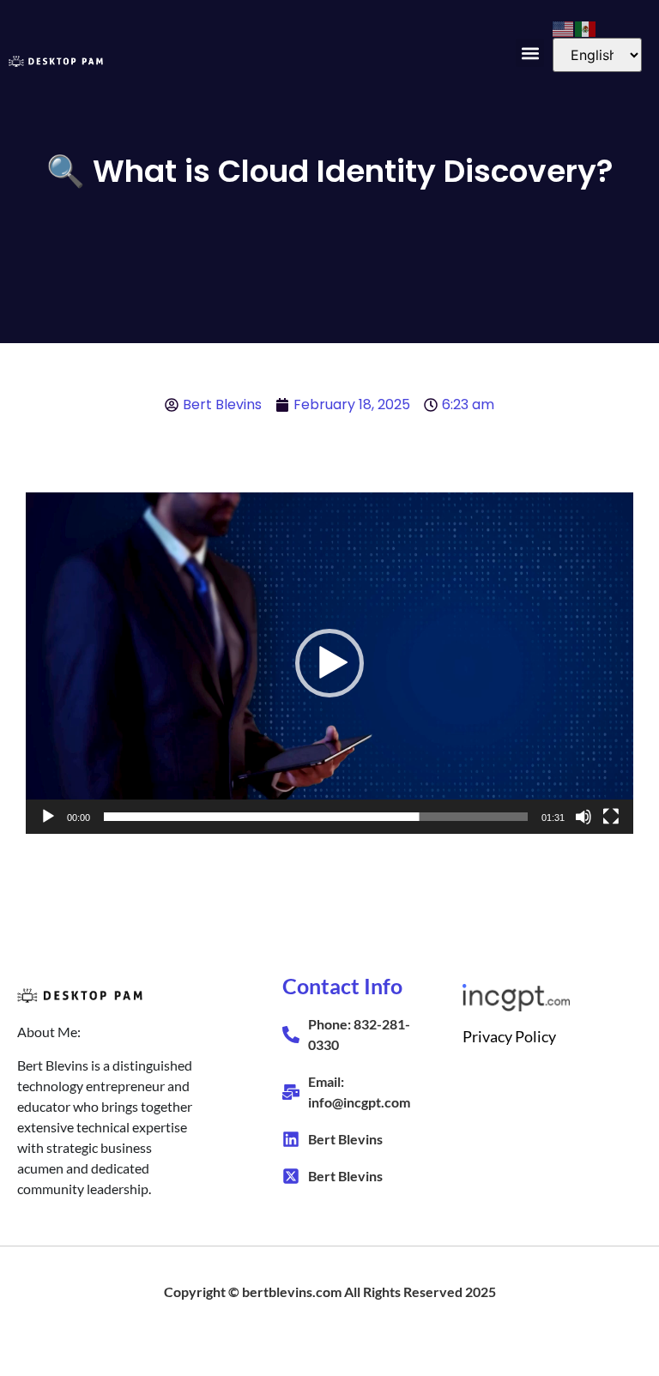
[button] (530, 53)
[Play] (48, 816)
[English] (564, 27)
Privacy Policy (509, 1036)
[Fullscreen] (611, 816)
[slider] (316, 816)
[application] (329, 663)
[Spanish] (586, 27)
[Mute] (583, 816)
